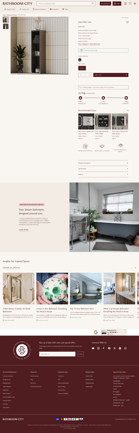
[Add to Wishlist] (127, 22)
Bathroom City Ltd (123, 419)
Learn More (23, 229)
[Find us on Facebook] (109, 348)
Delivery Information (63, 383)
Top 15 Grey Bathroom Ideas (82, 309)
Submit (80, 354)
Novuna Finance (7, 400)
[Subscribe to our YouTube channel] (93, 348)
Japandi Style (89, 386)
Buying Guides (6, 383)
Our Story (33, 383)
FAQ (59, 379)
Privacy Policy (61, 390)
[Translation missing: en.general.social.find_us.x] (114, 348)
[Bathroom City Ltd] (17, 3)
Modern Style (89, 376)
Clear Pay (5, 404)
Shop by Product (11, 9)
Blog (31, 379)
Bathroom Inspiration (40, 9)
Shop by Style (25, 9)
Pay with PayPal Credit (9, 397)
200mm (82, 68)
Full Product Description (89, 44)
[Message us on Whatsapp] (125, 348)
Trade (118, 3)
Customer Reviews (8, 376)
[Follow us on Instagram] (98, 348)
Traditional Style (90, 383)
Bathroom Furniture (12, 15)
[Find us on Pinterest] (120, 348)
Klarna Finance (7, 393)
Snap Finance (6, 407)
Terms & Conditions (63, 393)
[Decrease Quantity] (80, 75)
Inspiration (5, 390)
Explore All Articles (11, 267)
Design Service (7, 379)
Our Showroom (34, 376)
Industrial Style (89, 379)
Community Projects (35, 386)
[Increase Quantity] (90, 75)
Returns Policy (62, 386)
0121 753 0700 (116, 381)
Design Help (55, 9)
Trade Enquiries (7, 386)
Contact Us (106, 3)
